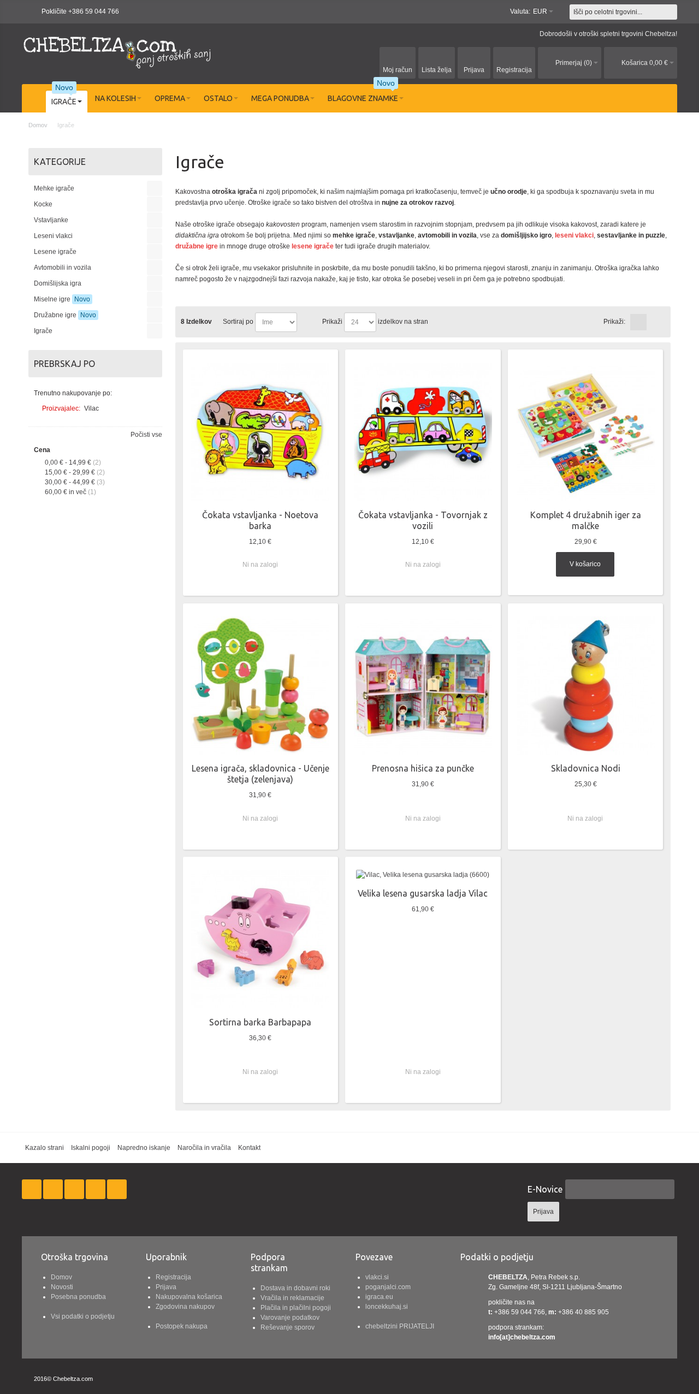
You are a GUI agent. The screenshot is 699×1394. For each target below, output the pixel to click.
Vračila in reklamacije (292, 1298)
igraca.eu (379, 1297)
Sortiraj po (238, 321)
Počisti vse (146, 434)
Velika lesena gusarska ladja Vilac (423, 893)
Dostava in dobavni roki (295, 1288)
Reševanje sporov (287, 1327)
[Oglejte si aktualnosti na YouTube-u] (117, 1189)
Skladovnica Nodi (585, 768)
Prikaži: (614, 321)
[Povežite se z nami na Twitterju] (53, 1189)
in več (65, 492)
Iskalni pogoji (90, 1148)
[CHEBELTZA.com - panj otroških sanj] (117, 51)
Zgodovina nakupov (185, 1306)
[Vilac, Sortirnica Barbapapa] (260, 939)
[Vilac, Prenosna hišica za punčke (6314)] (423, 685)
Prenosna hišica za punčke (423, 768)
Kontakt (249, 1148)
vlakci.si (377, 1277)
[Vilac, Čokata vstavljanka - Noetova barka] (260, 432)
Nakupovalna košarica (189, 1297)
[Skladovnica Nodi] (586, 685)
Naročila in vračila (204, 1148)
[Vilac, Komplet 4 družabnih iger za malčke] (586, 432)
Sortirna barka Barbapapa (260, 1022)
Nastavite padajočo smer (307, 322)
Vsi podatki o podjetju (83, 1316)
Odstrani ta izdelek (152, 408)
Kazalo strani (44, 1148)
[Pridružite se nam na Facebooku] (32, 1189)
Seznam (655, 322)
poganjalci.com (388, 1287)
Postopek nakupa (182, 1326)
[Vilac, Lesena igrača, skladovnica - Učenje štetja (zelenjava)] (260, 685)
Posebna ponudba (78, 1297)
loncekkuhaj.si (386, 1306)
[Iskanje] (669, 12)
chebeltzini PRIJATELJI (399, 1326)
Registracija (173, 1277)
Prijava (166, 1287)
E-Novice (545, 1189)
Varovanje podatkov (289, 1317)
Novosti (62, 1287)
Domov (61, 1277)
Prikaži (332, 321)
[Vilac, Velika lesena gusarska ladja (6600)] (423, 875)
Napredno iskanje (143, 1148)
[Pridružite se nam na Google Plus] (75, 1189)
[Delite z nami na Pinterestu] (96, 1189)
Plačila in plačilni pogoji (295, 1308)
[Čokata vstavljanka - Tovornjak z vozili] (423, 432)
